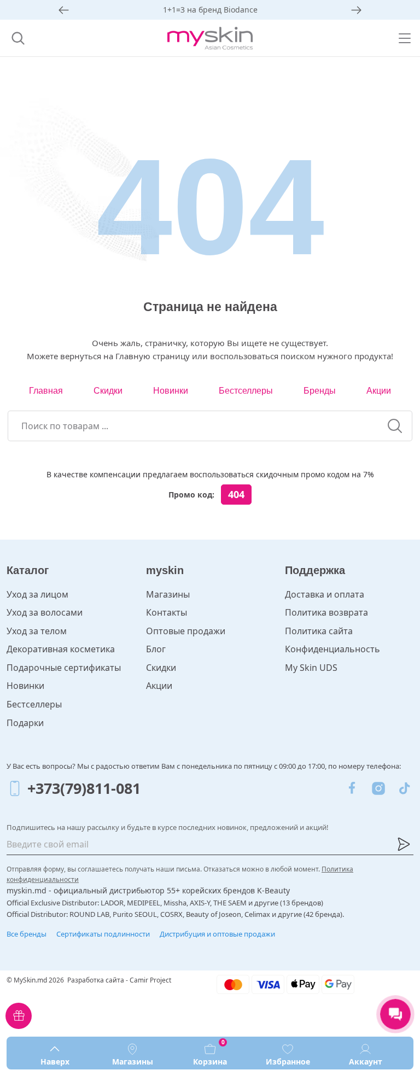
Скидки (108, 390)
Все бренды (26, 934)
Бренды (320, 390)
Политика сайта (319, 631)
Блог (156, 649)
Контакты (166, 612)
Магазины (168, 594)
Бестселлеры (246, 390)
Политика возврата (326, 612)
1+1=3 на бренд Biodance (210, 9)
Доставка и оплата (324, 594)
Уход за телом (37, 631)
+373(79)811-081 (84, 788)
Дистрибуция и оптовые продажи (217, 934)
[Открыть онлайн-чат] (395, 1014)
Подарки (25, 723)
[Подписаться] (403, 844)
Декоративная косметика (61, 649)
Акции (378, 390)
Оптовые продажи (185, 631)
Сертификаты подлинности (103, 934)
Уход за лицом (37, 594)
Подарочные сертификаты (64, 668)
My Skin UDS (311, 668)
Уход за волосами (45, 612)
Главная (46, 390)
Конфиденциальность (332, 649)
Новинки (170, 390)
